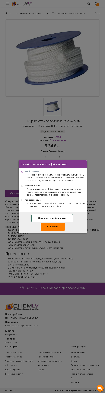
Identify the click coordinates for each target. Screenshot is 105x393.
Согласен (52, 226)
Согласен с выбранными (52, 218)
